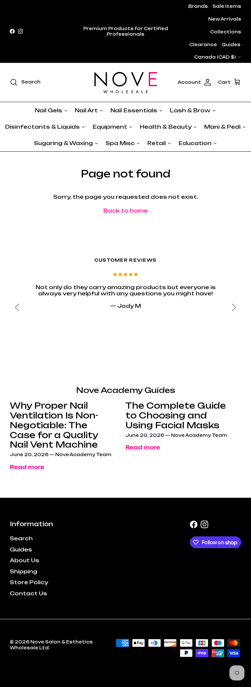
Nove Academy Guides (125, 390)
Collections (225, 31)
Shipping (23, 571)
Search (21, 538)
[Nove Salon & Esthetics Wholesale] (125, 82)
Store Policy (29, 582)
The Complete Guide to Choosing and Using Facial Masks (176, 415)
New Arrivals (224, 19)
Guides (231, 44)
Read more (27, 467)
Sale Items (226, 6)
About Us (24, 560)
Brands (198, 6)
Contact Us (28, 593)
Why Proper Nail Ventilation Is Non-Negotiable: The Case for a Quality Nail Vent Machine (54, 425)
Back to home (125, 210)
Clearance (203, 44)
